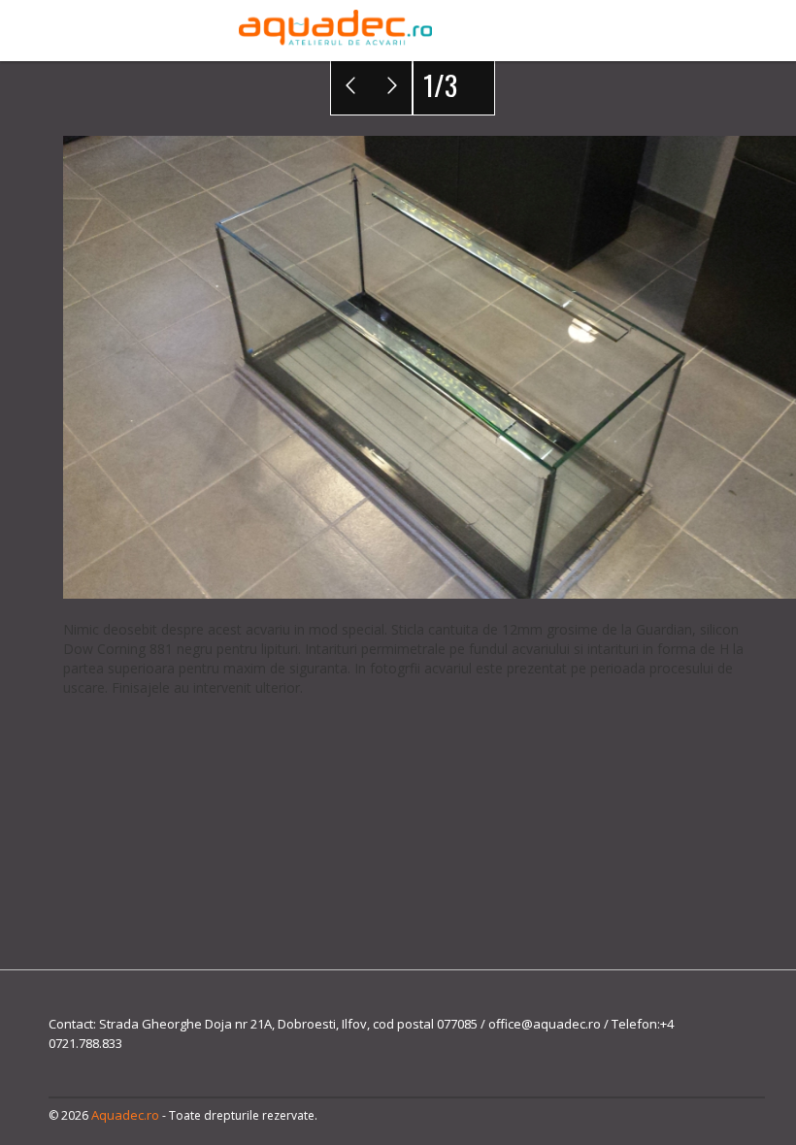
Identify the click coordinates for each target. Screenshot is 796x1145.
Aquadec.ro (125, 1115)
